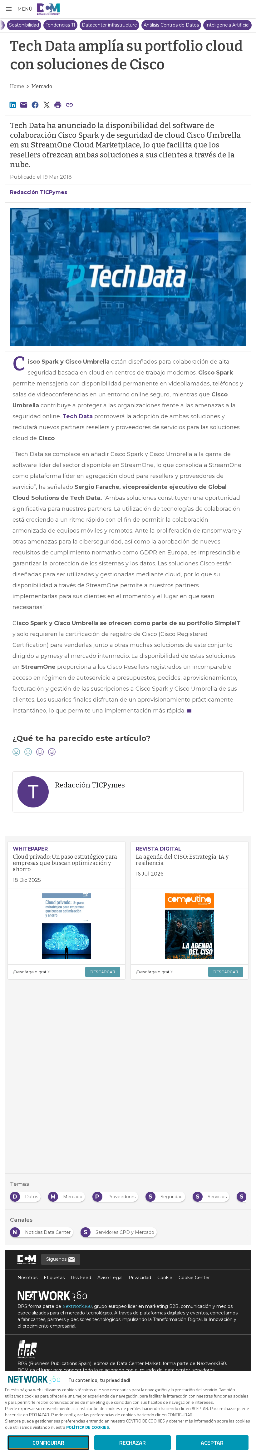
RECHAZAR (132, 1442)
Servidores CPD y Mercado (36, 25)
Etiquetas (54, 1277)
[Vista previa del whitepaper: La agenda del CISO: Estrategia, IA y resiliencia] (189, 926)
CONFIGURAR (48, 1442)
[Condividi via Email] (24, 105)
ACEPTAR (212, 1442)
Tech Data (78, 416)
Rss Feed (81, 1277)
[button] (18, 9)
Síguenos (57, 1259)
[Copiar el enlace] (69, 105)
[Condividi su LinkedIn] (12, 105)
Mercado (42, 86)
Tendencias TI (152, 25)
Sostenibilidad (116, 25)
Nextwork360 (77, 1306)
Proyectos (83, 25)
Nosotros (27, 1277)
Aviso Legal (109, 1277)
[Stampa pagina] (58, 105)
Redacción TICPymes (38, 192)
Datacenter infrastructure (201, 25)
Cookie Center (194, 1277)
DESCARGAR (102, 972)
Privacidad (140, 1277)
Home (17, 86)
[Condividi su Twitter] (47, 105)
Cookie (164, 1277)
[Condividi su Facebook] (35, 105)
